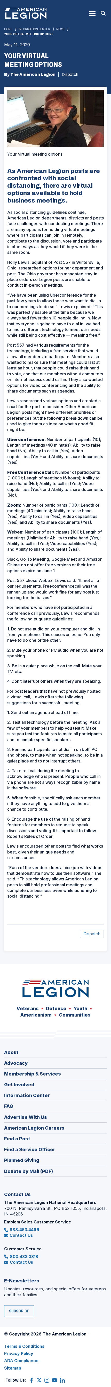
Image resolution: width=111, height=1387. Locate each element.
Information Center (34, 29)
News (60, 29)
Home (8, 29)
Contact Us (21, 1235)
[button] (92, 13)
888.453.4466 (24, 1229)
